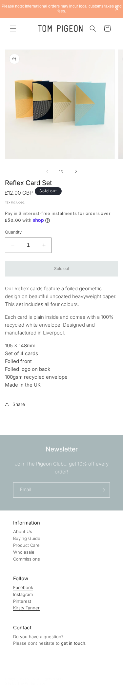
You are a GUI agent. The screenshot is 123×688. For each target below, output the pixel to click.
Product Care (26, 545)
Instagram (23, 594)
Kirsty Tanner (26, 607)
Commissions (26, 559)
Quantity (13, 232)
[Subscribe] (102, 490)
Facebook (23, 587)
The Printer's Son (31, 683)
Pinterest (22, 601)
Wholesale (23, 552)
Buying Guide (26, 538)
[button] (13, 28)
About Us (22, 531)
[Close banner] (117, 9)
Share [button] (18, 404)
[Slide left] (47, 171)
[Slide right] (76, 171)
